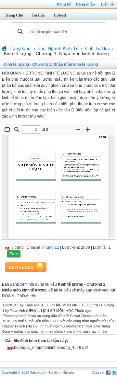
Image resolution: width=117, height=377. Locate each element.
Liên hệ (107, 4)
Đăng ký (64, 4)
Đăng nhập (85, 4)
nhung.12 (50, 247)
